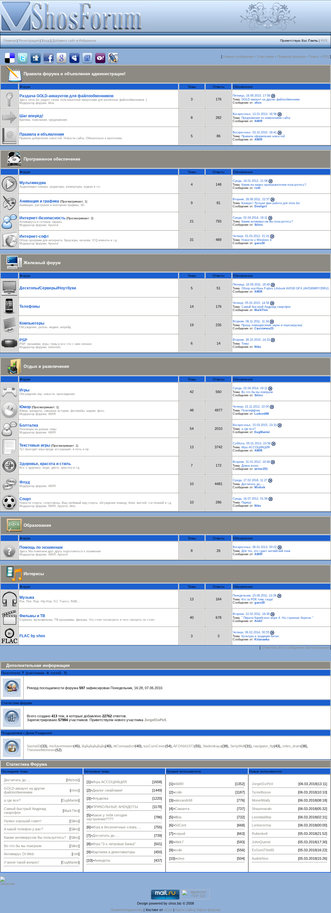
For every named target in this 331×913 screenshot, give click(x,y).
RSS (324, 40)
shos (258, 102)
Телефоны (29, 306)
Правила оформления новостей (263, 136)
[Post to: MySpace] (74, 58)
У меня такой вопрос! (21, 862)
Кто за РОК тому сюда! (257, 599)
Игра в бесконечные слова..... (116, 827)
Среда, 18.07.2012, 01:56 (250, 498)
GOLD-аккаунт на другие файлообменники (270, 99)
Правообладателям (127, 910)
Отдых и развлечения (46, 366)
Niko (257, 346)
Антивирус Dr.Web (19, 854)
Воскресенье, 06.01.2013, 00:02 (255, 547)
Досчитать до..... (253, 484)
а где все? (248, 429)
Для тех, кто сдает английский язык (265, 551)
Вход (45, 40)
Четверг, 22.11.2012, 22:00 (251, 406)
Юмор (25, 407)
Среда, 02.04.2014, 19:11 (250, 217)
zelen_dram (291, 746)
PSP (23, 340)
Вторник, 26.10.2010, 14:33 (251, 339)
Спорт (25, 499)
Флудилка (100, 798)
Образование (37, 525)
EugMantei (262, 432)
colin (178, 792)
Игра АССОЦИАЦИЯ (255, 447)
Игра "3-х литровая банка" (113, 844)
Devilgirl (260, 206)
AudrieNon (260, 858)
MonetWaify (261, 800)
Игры (24, 390)
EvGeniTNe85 (263, 850)
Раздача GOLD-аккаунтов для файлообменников (66, 96)
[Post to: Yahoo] (100, 58)
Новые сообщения (238, 56)
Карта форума (208, 910)
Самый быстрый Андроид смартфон (266, 306)
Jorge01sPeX (155, 720)
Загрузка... (8, 884)
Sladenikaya (212, 746)
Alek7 (258, 621)
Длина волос (250, 465)
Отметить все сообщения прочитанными (295, 647)
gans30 (259, 243)
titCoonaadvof (124, 746)
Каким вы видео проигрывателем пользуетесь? (273, 184)
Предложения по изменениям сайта (265, 117)
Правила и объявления (41, 134)
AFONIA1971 (183, 746)
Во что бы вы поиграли (257, 392)
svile (178, 850)
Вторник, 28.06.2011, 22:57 (251, 199)
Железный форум (42, 262)
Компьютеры (31, 323)
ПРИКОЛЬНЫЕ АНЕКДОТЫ (115, 807)
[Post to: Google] (61, 58)
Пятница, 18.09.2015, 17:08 (251, 95)
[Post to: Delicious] (9, 58)
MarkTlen (261, 310)
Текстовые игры (34, 445)
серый (180, 833)
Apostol (53, 225)
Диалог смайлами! (107, 790)
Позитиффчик (250, 410)
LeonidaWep (261, 817)
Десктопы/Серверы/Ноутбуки (47, 288)
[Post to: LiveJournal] (113, 58)
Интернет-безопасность (42, 218)
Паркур (246, 502)
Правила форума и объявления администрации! (74, 73)
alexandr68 (183, 800)
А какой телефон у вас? (23, 829)
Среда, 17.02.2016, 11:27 (250, 480)
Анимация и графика (39, 201)
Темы (245, 343)
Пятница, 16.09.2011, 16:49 (251, 284)
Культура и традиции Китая (260, 636)
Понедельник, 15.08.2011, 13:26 (254, 595)
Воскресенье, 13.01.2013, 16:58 (255, 114)
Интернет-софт (34, 236)
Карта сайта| (186, 910)
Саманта (182, 809)
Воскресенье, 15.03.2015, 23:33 (255, 425)
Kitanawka (261, 639)
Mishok (259, 487)
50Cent (180, 825)
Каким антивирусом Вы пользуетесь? (267, 221)
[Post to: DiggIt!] (35, 58)
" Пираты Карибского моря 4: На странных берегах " (277, 617)
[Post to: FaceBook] (48, 58)
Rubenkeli (259, 833)
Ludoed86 (261, 413)
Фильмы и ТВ (32, 616)
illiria (51, 103)
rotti (257, 188)
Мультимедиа (32, 183)
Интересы (34, 573)
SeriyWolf (237, 746)
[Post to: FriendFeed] (87, 58)
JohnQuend (261, 842)
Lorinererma (261, 825)
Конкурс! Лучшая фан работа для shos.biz (270, 203)
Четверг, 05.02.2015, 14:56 (251, 303)
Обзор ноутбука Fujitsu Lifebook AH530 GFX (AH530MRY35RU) (285, 288)
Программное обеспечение (52, 159)
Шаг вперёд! (31, 116)
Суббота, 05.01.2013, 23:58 (252, 443)
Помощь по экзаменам (41, 547)
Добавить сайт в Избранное (74, 40)
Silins (258, 224)
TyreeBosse (261, 792)
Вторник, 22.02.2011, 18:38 (251, 614)
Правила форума (291, 56)
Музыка (26, 597)
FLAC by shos (32, 636)
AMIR (258, 121)
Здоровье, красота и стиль (45, 464)
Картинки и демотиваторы (113, 852)
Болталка (28, 425)
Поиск (314, 56)
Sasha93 (34, 746)
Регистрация (29, 40)
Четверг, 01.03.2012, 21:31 (251, 236)
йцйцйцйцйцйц (93, 746)
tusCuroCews (154, 746)
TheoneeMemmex (41, 750)
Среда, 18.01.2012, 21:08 (250, 180)
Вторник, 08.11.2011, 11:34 (251, 321)
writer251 (261, 469)
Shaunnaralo (262, 809)
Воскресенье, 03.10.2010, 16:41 (255, 132)
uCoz (168, 910)
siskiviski (54, 347)
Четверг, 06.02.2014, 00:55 (251, 632)
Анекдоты (102, 860)
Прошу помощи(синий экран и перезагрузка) (271, 325)
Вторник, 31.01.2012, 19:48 (251, 461)
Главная (10, 40)
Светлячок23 (263, 328)
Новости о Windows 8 (256, 240)
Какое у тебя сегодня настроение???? (107, 817)
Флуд (24, 482)
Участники (265, 56)
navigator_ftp (263, 746)
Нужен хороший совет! (22, 821)
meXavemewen (61, 746)
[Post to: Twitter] (22, 58)
